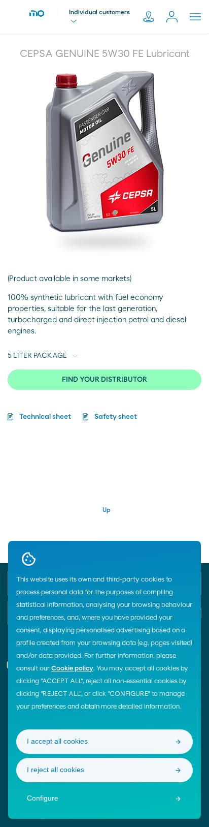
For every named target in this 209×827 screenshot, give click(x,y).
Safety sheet (115, 416)
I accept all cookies (57, 741)
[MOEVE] (33, 13)
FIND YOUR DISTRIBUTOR (104, 379)
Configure (42, 798)
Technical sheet (45, 416)
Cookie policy (72, 668)
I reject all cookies (55, 769)
